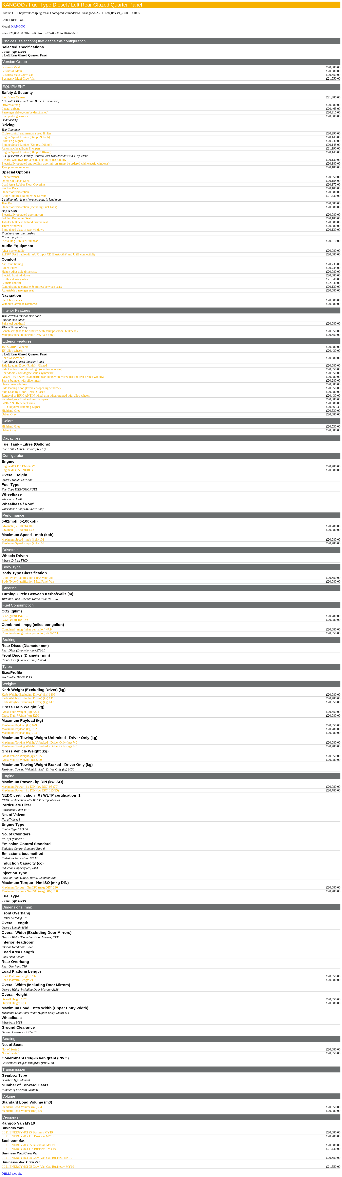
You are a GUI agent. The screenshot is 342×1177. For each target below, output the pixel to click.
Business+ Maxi (12, 71)
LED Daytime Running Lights (21, 407)
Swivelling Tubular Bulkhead (20, 241)
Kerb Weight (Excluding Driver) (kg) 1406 (28, 694)
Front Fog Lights (12, 141)
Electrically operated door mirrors (22, 214)
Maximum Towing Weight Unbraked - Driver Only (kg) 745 (39, 746)
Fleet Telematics (12, 300)
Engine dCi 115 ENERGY (18, 466)
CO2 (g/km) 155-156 (15, 619)
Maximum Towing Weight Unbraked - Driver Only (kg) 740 (39, 742)
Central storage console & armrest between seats (32, 286)
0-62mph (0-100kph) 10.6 (18, 526)
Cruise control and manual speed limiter (26, 133)
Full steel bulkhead (13, 323)
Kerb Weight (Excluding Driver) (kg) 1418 (28, 698)
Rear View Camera (14, 97)
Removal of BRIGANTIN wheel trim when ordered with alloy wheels (46, 395)
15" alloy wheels (12, 350)
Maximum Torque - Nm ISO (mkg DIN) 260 (30, 891)
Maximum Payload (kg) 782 (19, 729)
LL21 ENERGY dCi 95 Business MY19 (27, 1132)
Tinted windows (12, 226)
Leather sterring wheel (15, 279)
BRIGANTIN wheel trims (18, 403)
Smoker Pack (10, 188)
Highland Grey (11, 410)
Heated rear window (14, 384)
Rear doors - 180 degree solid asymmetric (27, 373)
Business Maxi (11, 67)
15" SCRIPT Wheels (15, 347)
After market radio (13, 250)
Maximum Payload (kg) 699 (19, 725)
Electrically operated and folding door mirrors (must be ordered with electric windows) (55, 163)
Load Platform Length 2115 (19, 980)
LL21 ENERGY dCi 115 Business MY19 (28, 1136)
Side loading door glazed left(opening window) (31, 388)
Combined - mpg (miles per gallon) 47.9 (27, 629)
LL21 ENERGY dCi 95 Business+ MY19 (28, 1145)
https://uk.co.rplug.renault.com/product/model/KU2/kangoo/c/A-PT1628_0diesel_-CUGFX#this (79, 13)
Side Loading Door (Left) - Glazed (23, 391)
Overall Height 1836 (14, 1003)
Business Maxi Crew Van (17, 74)
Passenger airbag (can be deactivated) (25, 112)
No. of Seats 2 (10, 1049)
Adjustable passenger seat (18, 290)
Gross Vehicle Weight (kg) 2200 (22, 759)
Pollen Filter (9, 267)
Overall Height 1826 (14, 999)
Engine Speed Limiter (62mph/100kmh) (26, 144)
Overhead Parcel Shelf (16, 180)
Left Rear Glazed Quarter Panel (25, 55)
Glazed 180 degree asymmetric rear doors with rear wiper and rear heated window (53, 376)
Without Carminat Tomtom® (19, 304)
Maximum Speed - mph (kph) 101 (23, 539)
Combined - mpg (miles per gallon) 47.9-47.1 (30, 633)
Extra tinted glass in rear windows (23, 229)
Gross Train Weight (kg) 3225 (20, 711)
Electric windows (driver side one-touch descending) (34, 159)
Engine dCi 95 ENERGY (18, 470)
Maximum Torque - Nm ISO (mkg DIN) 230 (30, 887)
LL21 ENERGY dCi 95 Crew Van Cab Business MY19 (37, 1157)
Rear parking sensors (15, 116)
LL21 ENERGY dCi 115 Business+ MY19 (29, 1148)
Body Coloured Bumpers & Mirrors (24, 195)
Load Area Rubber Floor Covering (23, 184)
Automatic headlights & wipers (21, 148)
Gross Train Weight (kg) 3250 (20, 715)
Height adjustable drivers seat (20, 271)
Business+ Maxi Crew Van (18, 78)
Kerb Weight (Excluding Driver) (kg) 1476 (28, 702)
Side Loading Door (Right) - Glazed (24, 365)
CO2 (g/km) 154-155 (15, 616)
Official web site (12, 1173)
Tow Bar (7, 203)
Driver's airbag (11, 105)
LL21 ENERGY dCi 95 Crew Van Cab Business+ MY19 (38, 1166)
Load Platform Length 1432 (19, 976)
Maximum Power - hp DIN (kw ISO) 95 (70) (30, 786)
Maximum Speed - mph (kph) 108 (23, 543)
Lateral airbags (11, 108)
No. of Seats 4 (10, 1053)
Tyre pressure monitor (15, 167)
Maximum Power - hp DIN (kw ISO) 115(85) (30, 790)
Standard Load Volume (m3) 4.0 (22, 1110)
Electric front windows (16, 275)
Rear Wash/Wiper (13, 358)
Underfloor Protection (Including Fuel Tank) (29, 207)
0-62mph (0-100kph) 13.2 (18, 529)
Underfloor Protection (15, 192)
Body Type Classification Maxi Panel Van (28, 581)
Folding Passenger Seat (16, 218)
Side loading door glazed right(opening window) (32, 369)
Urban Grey (9, 414)
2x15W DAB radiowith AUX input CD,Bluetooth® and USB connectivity (48, 254)
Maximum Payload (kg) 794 (19, 732)
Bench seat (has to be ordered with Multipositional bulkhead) (40, 331)
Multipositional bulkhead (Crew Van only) (28, 334)
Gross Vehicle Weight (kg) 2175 (22, 756)
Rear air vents (10, 177)
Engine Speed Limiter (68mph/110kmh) (26, 152)
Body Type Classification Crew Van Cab (27, 577)
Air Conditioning (12, 264)
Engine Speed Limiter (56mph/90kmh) (26, 137)
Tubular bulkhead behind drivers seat (25, 222)
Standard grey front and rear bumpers (25, 399)
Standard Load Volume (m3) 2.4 (22, 1107)
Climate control (11, 283)
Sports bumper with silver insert (21, 380)
